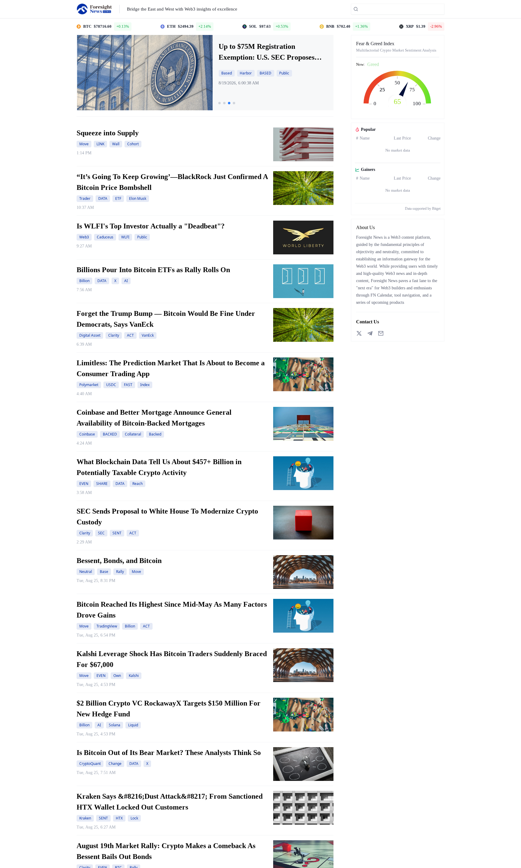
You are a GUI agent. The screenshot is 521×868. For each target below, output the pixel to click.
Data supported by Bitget (422, 208)
